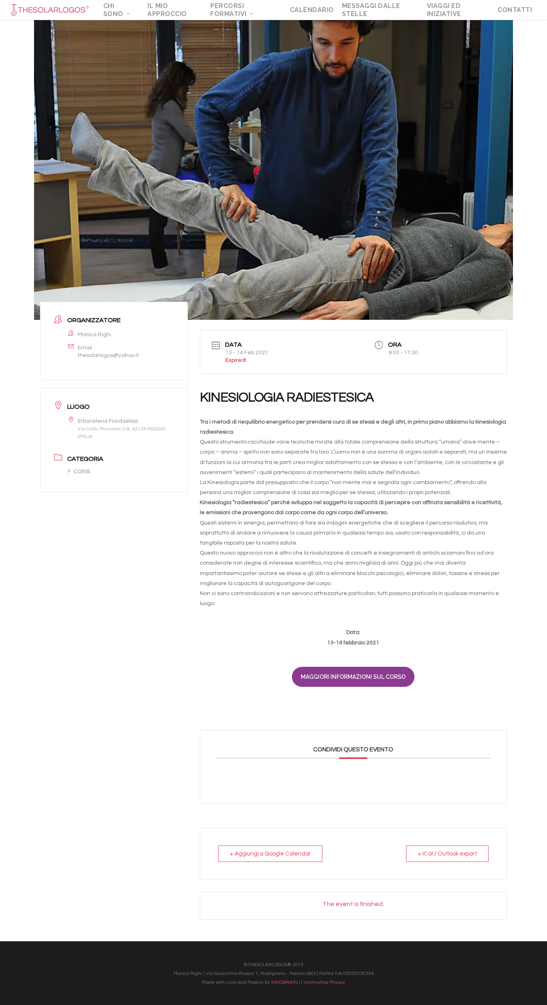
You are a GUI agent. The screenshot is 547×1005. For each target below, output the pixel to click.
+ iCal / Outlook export (447, 854)
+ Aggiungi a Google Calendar (270, 854)
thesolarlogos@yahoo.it (108, 355)
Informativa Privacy (324, 982)
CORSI (82, 471)
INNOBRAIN (284, 982)
